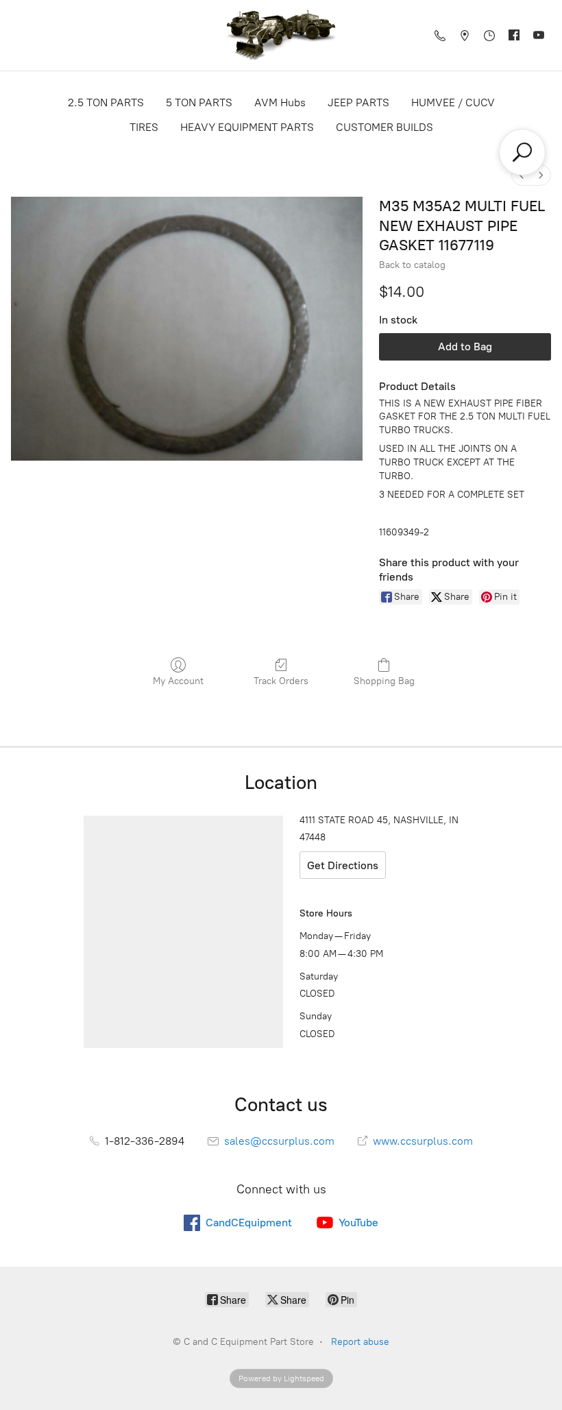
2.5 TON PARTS (106, 102)
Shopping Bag (384, 681)
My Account (178, 681)
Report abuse (360, 1342)
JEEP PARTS (358, 102)
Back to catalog (412, 265)
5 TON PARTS (199, 102)
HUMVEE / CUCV (453, 102)
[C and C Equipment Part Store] (281, 35)
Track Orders (281, 681)
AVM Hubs (280, 102)
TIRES (144, 127)
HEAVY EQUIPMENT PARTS (247, 127)
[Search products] (522, 152)
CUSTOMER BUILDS (384, 127)
